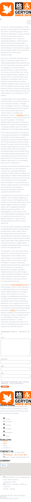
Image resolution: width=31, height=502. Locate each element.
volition (12, 310)
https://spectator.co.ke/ (19, 285)
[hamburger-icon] (29, 22)
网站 (2, 373)
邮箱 (3, 366)
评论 (3, 337)
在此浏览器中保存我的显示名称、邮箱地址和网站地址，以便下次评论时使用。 (15, 382)
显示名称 (4, 359)
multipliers (20, 115)
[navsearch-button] (0, 19)
